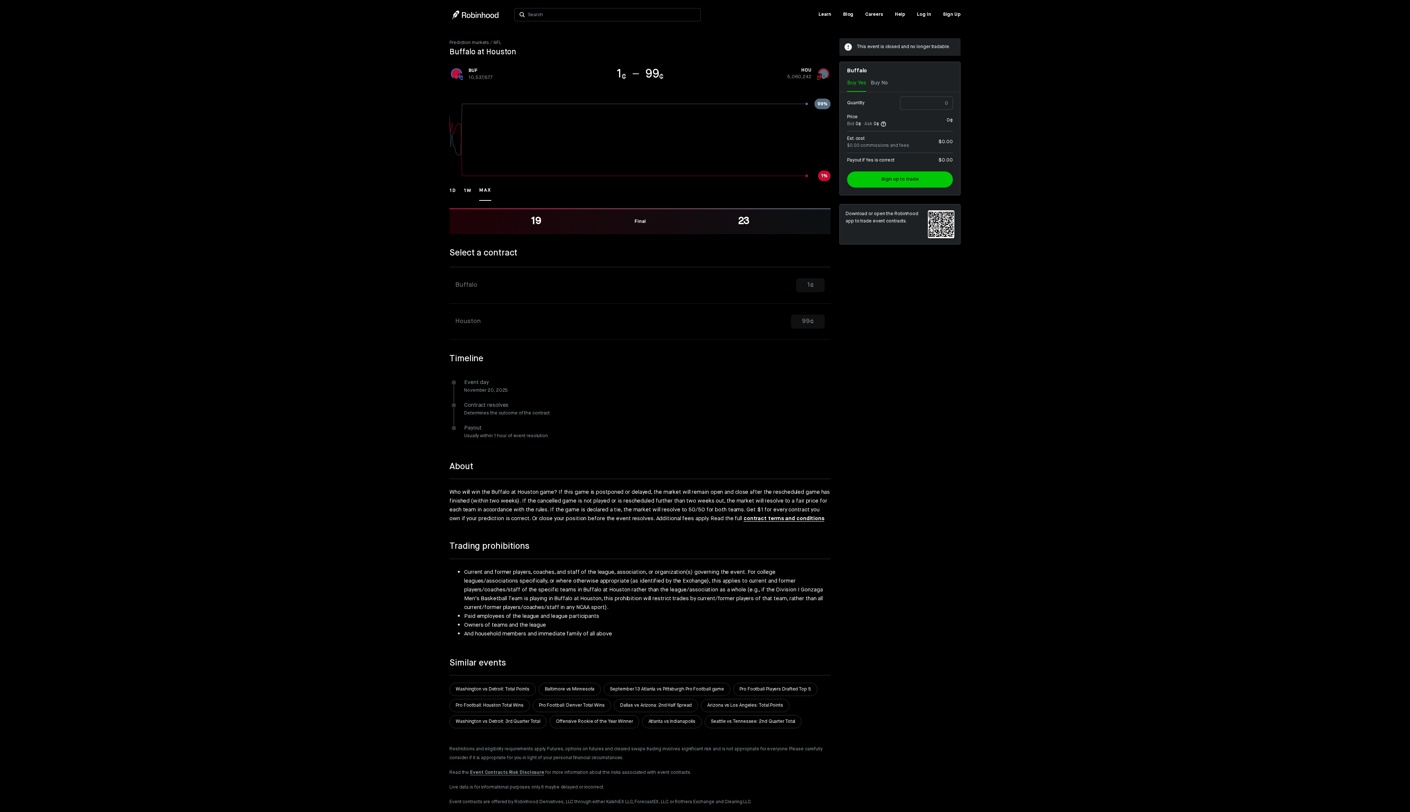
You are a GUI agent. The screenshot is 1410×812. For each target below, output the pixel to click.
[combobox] (612, 14)
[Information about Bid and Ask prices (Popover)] (883, 124)
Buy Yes (856, 83)
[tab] (640, 285)
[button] (452, 194)
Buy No (879, 83)
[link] (824, 14)
